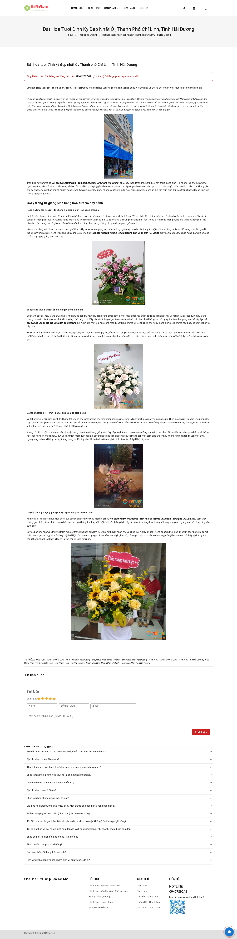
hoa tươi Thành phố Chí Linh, (50, 659)
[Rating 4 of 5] (50, 699)
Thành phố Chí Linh (88, 35)
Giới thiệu (93, 8)
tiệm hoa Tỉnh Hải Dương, (191, 659)
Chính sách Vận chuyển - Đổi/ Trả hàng (108, 891)
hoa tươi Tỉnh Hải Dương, (78, 659)
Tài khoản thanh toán (148, 907)
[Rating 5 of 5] (54, 699)
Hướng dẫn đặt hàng (99, 896)
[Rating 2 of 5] (42, 699)
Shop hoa (142, 891)
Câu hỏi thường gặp (147, 896)
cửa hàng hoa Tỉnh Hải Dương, (70, 663)
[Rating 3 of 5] (46, 699)
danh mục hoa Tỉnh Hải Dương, (136, 663)
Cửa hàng (129, 8)
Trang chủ (77, 8)
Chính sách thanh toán (101, 902)
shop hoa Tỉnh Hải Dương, (134, 659)
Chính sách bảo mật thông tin (104, 885)
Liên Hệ (144, 8)
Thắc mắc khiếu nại (98, 907)
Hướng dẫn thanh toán (149, 902)
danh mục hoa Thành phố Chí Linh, (103, 663)
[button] (194, 8)
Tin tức (69, 35)
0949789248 (83, 76)
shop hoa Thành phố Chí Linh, (106, 659)
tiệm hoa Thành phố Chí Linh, (163, 659)
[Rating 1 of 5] (39, 699)
